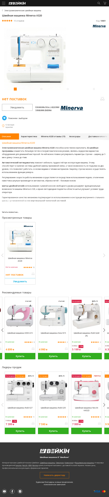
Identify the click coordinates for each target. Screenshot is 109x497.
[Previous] (4, 330)
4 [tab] (94, 89)
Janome (19, 465)
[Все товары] (100, 27)
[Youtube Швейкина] (4, 491)
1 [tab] (15, 89)
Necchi (24, 465)
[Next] (105, 330)
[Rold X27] (20, 403)
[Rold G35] (53, 403)
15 (34, 267)
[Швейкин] (17, 4)
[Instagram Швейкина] (20, 491)
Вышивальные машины (84, 463)
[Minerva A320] (20, 254)
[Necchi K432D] (86, 403)
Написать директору (54, 475)
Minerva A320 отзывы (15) (53, 136)
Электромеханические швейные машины (22, 10)
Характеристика (29, 136)
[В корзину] (104, 3)
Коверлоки (69, 463)
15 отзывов (19, 21)
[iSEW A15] (20, 329)
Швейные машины (47, 463)
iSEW (30, 465)
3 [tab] (67, 89)
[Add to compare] (102, 99)
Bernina (35, 465)
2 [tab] (41, 89)
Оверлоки (60, 463)
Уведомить (17, 107)
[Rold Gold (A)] (86, 329)
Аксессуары (74, 136)
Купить (20, 356)
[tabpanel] (54, 59)
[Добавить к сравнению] (33, 274)
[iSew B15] (53, 329)
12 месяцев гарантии (9, 126)
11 (34, 417)
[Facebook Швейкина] (12, 491)
